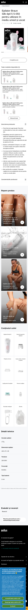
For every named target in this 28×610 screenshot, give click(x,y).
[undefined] (3, 2)
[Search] (23, 2)
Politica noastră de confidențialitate (12, 586)
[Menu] (26, 2)
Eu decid (12, 606)
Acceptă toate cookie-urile (12, 598)
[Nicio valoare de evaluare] (6, 23)
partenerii (21, 576)
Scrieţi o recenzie (17, 23)
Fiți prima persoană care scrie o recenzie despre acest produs (13, 520)
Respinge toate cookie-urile (13, 602)
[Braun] (3, 2)
